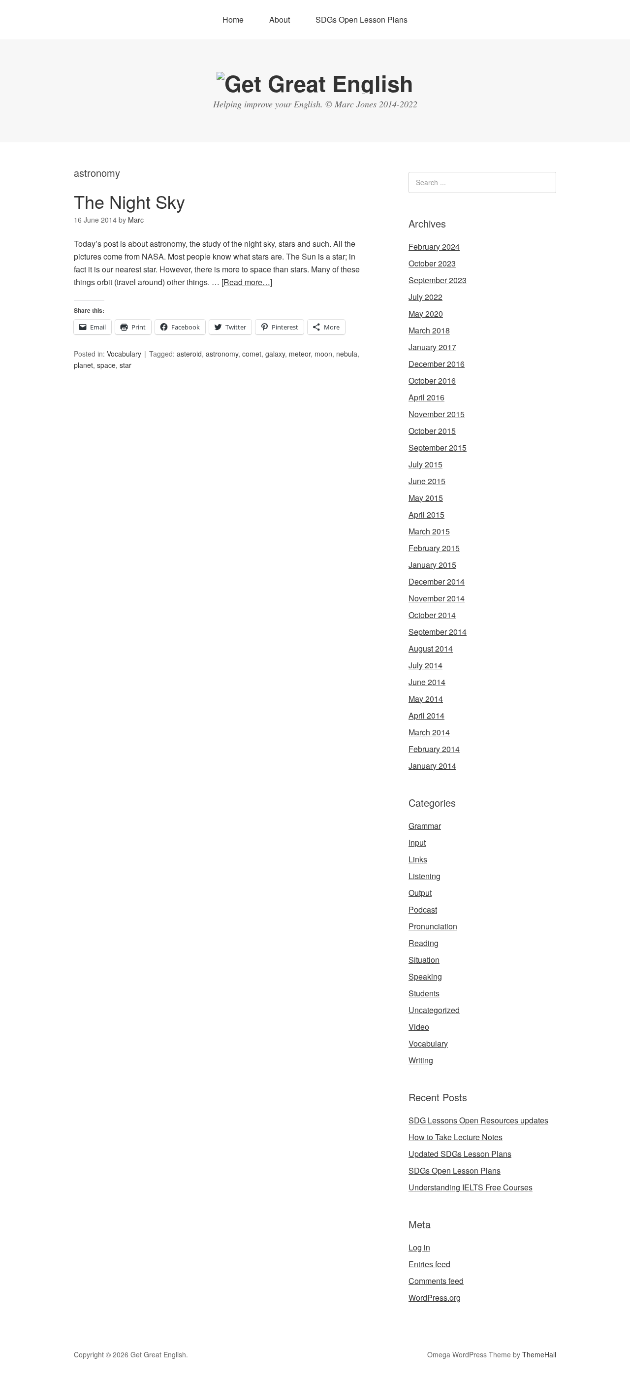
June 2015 (427, 481)
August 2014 (431, 648)
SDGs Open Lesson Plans (361, 19)
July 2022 (425, 296)
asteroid (189, 354)
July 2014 (425, 665)
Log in (419, 1247)
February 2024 (434, 246)
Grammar (425, 825)
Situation (424, 959)
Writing (421, 1060)
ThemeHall (539, 1354)
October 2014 (432, 615)
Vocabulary (124, 354)
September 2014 (438, 631)
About (279, 19)
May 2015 (426, 497)
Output (420, 892)
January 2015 (432, 564)
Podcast (423, 909)
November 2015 (437, 414)
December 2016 (437, 363)
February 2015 (434, 548)
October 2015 (432, 430)
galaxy (275, 354)
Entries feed (429, 1264)
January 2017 (432, 347)
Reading (424, 943)
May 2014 (426, 698)
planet (83, 365)
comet (251, 354)
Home (233, 19)
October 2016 (432, 380)
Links (418, 859)
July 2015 (425, 464)
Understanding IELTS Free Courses (471, 1187)
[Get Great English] (315, 83)
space (106, 365)
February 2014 (434, 749)
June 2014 (427, 682)
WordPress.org (435, 1297)
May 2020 (426, 313)
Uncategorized (434, 1010)
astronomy (222, 354)
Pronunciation (433, 926)
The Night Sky (129, 201)
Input (417, 842)
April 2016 (426, 397)
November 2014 (437, 598)
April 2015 (426, 514)
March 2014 (429, 732)
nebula (346, 354)
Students (424, 993)
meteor (300, 354)
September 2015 (438, 447)
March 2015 (429, 531)
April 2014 (426, 715)
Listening (425, 876)
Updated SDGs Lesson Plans (460, 1153)
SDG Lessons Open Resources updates (478, 1120)
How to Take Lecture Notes (456, 1137)
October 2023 (432, 263)
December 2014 (437, 581)
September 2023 (438, 280)
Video (419, 1026)
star (125, 365)
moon (323, 354)
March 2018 (429, 330)
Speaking (425, 976)
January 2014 (432, 765)
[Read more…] (246, 282)
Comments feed (436, 1280)
